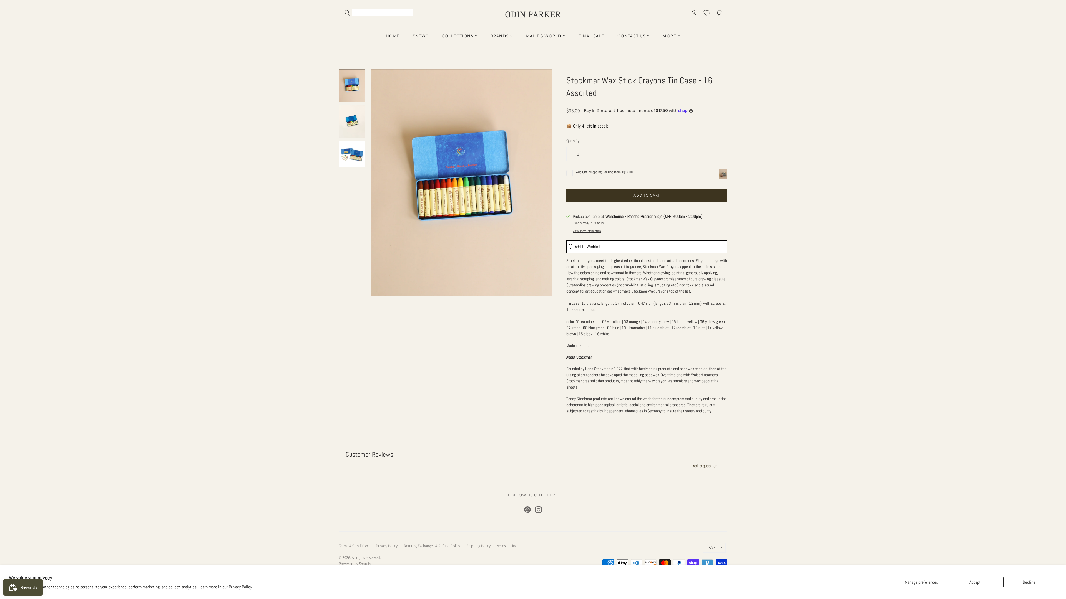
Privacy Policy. (241, 587)
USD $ (711, 547)
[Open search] (347, 13)
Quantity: (573, 140)
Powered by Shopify (355, 563)
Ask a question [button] (705, 466)
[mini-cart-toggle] (720, 12)
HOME (393, 36)
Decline (1029, 582)
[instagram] (538, 509)
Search (407, 13)
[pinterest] (527, 509)
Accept (975, 582)
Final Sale (591, 36)
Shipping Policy (478, 545)
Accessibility (506, 545)
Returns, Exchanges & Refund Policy (432, 545)
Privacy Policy (387, 545)
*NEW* (420, 36)
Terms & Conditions (354, 545)
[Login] (694, 12)
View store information (587, 231)
